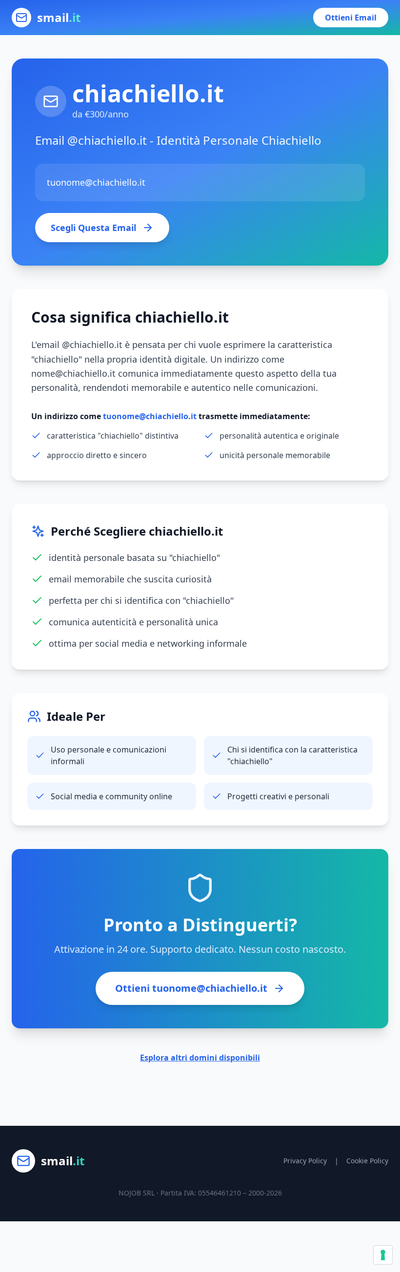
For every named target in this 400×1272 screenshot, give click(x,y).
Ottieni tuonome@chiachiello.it (191, 988)
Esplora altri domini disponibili (200, 1057)
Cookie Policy (367, 1160)
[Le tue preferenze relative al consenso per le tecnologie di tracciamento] (383, 1255)
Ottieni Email (351, 17)
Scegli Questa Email (93, 227)
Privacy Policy (305, 1160)
